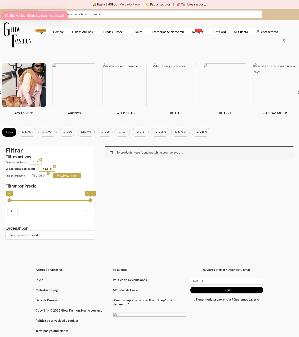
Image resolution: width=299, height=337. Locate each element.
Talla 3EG (180, 132)
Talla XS (67, 132)
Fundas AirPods (82, 32)
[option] (74, 92)
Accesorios (24, 113)
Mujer (41, 32)
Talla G (122, 132)
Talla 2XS (47, 132)
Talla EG (140, 132)
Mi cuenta (120, 269)
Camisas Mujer (275, 113)
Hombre (58, 32)
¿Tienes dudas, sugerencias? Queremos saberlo (226, 299)
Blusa (175, 113)
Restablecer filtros (67, 175)
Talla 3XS (27, 132)
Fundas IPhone (113, 32)
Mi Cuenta (241, 32)
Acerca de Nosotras (49, 269)
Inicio (39, 280)
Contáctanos (269, 32)
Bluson (225, 113)
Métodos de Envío (125, 290)
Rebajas (197, 32)
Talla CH (86, 132)
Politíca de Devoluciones (130, 280)
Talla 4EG (201, 132)
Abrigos (74, 113)
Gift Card (219, 32)
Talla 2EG (160, 132)
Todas (9, 132)
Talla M (104, 132)
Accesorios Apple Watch (168, 32)
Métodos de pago (48, 290)
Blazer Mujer (124, 113)
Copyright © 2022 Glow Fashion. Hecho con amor (70, 310)
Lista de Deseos (46, 300)
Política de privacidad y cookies (57, 320)
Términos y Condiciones (52, 331)
